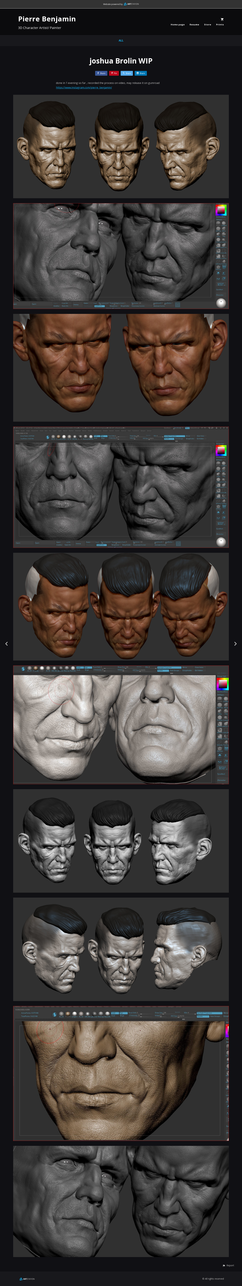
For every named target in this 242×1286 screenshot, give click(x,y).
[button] (228, 1265)
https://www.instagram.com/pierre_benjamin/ (84, 87)
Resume (194, 24)
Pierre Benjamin (47, 18)
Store (207, 24)
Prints (220, 24)
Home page (178, 24)
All (121, 40)
